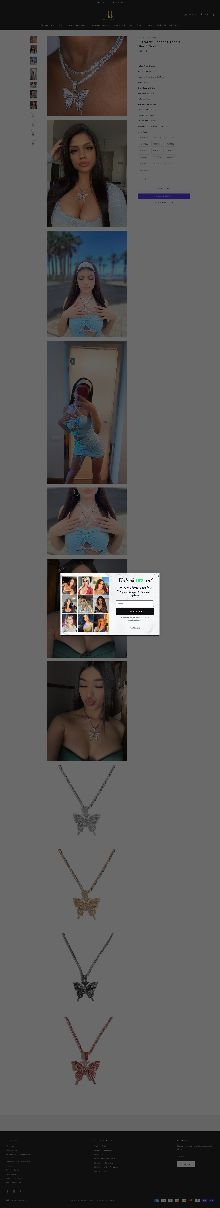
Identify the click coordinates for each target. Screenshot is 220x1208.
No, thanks (135, 627)
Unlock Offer (135, 611)
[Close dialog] (156, 576)
